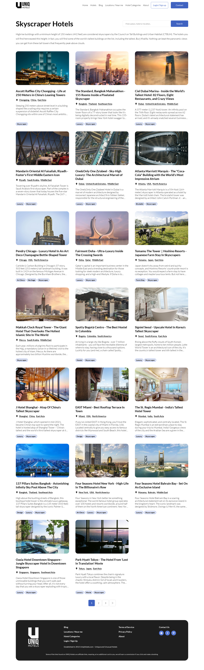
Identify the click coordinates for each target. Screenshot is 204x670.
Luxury (80, 124)
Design (79, 436)
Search (179, 23)
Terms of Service (126, 627)
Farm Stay (140, 280)
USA (149, 183)
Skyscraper (22, 124)
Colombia (91, 336)
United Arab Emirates (155, 104)
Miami (82, 416)
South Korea (151, 336)
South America (104, 336)
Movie (88, 592)
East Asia (42, 100)
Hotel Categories (133, 5)
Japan (150, 260)
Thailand (92, 104)
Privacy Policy (125, 631)
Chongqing (24, 100)
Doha (81, 260)
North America (160, 183)
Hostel (79, 360)
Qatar (88, 260)
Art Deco (21, 280)
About (146, 5)
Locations (109, 5)
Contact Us (164, 627)
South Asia (159, 416)
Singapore (24, 572)
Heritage (31, 280)
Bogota (82, 336)
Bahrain (151, 492)
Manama (142, 492)
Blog (101, 5)
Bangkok (83, 104)
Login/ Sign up (159, 5)
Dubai (141, 104)
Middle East (172, 104)
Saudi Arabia (33, 180)
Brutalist (139, 204)
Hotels (93, 5)
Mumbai (142, 416)
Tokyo (82, 568)
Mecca (22, 340)
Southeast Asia (105, 104)
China (33, 100)
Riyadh (22, 180)
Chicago (23, 260)
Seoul (141, 336)
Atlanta (141, 183)
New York (83, 492)
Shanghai (23, 416)
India (150, 416)
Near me (119, 5)
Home (85, 5)
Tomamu (142, 260)
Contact (179, 5)
